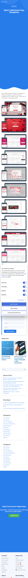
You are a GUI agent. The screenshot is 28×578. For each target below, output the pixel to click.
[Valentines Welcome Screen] (14, 108)
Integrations (4, 570)
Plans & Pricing (5, 558)
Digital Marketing (7, 425)
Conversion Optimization (9, 423)
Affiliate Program (20, 560)
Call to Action (6, 418)
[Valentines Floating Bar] (14, 239)
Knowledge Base (19, 566)
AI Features (4, 562)
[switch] (25, 287)
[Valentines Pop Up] (14, 174)
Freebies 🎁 (18, 564)
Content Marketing (7, 421)
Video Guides (19, 568)
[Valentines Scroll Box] (14, 141)
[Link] (4, 1)
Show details (21, 300)
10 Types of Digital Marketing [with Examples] (14, 402)
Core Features (5, 560)
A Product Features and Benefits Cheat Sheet (14, 408)
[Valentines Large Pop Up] (14, 190)
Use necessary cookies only (14, 312)
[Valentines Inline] (14, 206)
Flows (3, 566)
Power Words (6, 435)
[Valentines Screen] (14, 125)
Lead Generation (7, 433)
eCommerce (6, 427)
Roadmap (4, 572)
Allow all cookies (14, 304)
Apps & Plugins (5, 564)
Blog (17, 558)
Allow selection (14, 308)
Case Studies (6, 420)
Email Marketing (6, 429)
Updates (14, 6)
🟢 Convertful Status (21, 570)
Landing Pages (6, 431)
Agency (3, 568)
